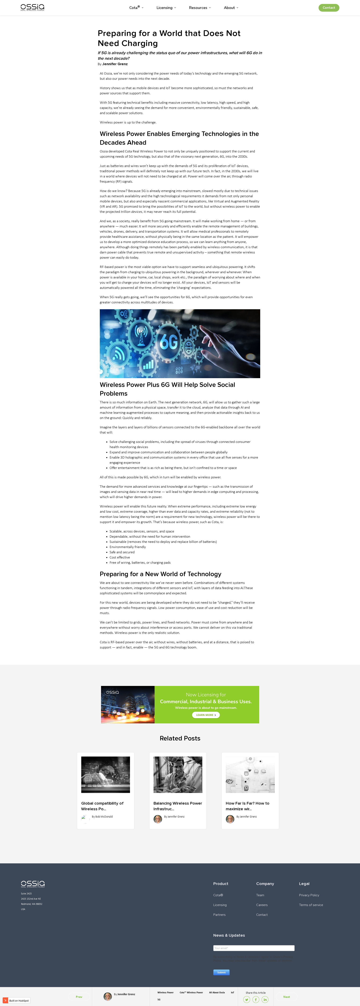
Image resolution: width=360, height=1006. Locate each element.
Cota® (218, 895)
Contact (329, 7)
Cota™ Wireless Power (191, 992)
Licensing (220, 905)
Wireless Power (166, 992)
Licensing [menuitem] (164, 7)
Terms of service (311, 905)
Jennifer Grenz (115, 64)
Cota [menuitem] (134, 7)
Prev (79, 997)
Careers (262, 905)
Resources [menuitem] (198, 7)
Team (260, 895)
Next (286, 997)
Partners (219, 915)
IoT (232, 992)
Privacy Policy (309, 895)
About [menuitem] (229, 7)
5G (159, 999)
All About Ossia (217, 992)
